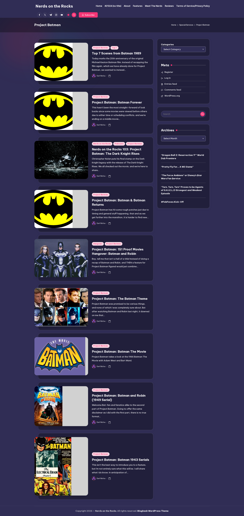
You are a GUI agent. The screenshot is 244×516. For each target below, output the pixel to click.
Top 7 (114, 48)
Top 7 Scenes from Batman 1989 (116, 53)
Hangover (97, 244)
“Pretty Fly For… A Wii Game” (177, 166)
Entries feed (170, 84)
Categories (167, 44)
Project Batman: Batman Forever (117, 102)
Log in (167, 78)
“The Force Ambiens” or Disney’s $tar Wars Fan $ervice (181, 177)
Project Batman (100, 48)
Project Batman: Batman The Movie (119, 351)
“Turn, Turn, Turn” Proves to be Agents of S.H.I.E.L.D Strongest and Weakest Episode (182, 190)
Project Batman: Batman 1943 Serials (120, 460)
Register (168, 72)
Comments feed (172, 89)
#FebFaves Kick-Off (172, 201)
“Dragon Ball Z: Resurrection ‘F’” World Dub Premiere (182, 157)
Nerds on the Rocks (54, 6)
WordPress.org (172, 95)
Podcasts (119, 144)
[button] (88, 15)
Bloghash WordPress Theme (153, 511)
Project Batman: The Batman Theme (120, 299)
